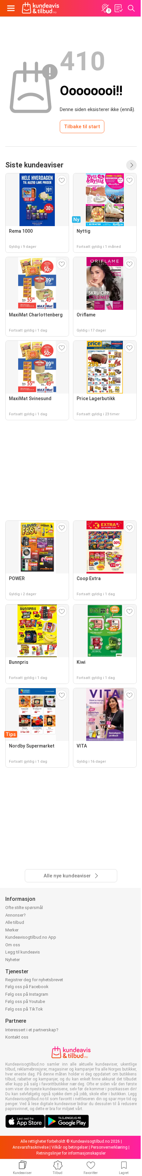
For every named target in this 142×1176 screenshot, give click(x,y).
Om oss (12, 944)
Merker (11, 929)
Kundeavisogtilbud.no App (30, 937)
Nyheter (12, 959)
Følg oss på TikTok (24, 1009)
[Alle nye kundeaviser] (131, 165)
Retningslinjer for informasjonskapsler (71, 1153)
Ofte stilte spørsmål (24, 907)
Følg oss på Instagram (26, 994)
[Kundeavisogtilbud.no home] (40, 8)
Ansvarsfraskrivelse (31, 1147)
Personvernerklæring (109, 1147)
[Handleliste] (118, 8)
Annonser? (15, 915)
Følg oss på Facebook (27, 986)
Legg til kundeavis (22, 952)
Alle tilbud (14, 922)
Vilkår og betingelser (70, 1147)
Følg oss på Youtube (25, 1001)
